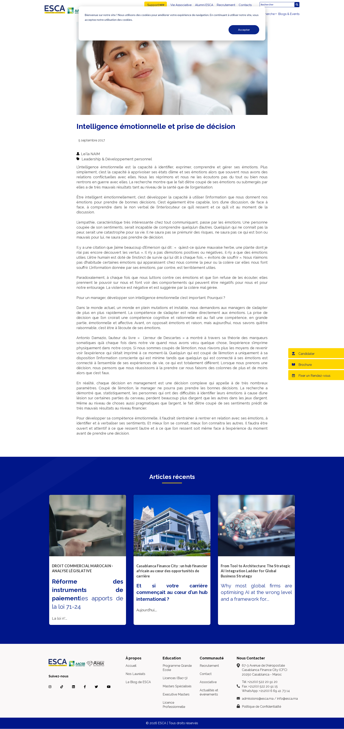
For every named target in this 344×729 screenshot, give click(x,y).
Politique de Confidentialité (261, 706)
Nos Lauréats (135, 674)
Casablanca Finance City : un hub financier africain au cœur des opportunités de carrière (171, 571)
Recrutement (209, 666)
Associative (208, 682)
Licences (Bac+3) (175, 678)
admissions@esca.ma (258, 698)
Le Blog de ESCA (138, 682)
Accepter (244, 29)
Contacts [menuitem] (245, 5)
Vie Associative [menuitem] (181, 5)
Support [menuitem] (153, 5)
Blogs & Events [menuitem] (288, 14)
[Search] (296, 4)
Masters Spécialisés (177, 686)
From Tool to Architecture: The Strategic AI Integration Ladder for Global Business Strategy (255, 571)
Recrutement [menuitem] (226, 5)
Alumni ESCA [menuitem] (204, 5)
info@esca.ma (287, 698)
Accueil (131, 666)
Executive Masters (176, 694)
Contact (206, 674)
